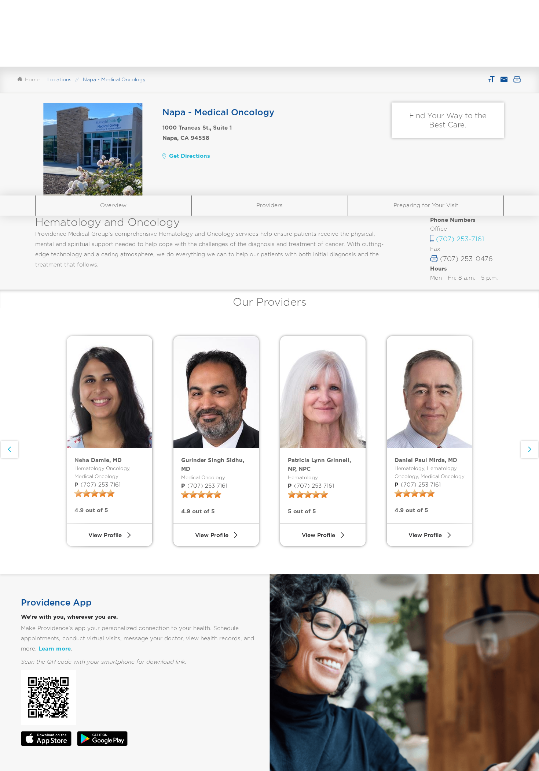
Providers (269, 205)
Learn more (54, 648)
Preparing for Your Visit (425, 205)
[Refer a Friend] (504, 80)
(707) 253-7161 (460, 239)
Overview (113, 205)
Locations (59, 79)
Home (32, 79)
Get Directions (189, 155)
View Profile (105, 535)
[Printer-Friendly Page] (517, 80)
